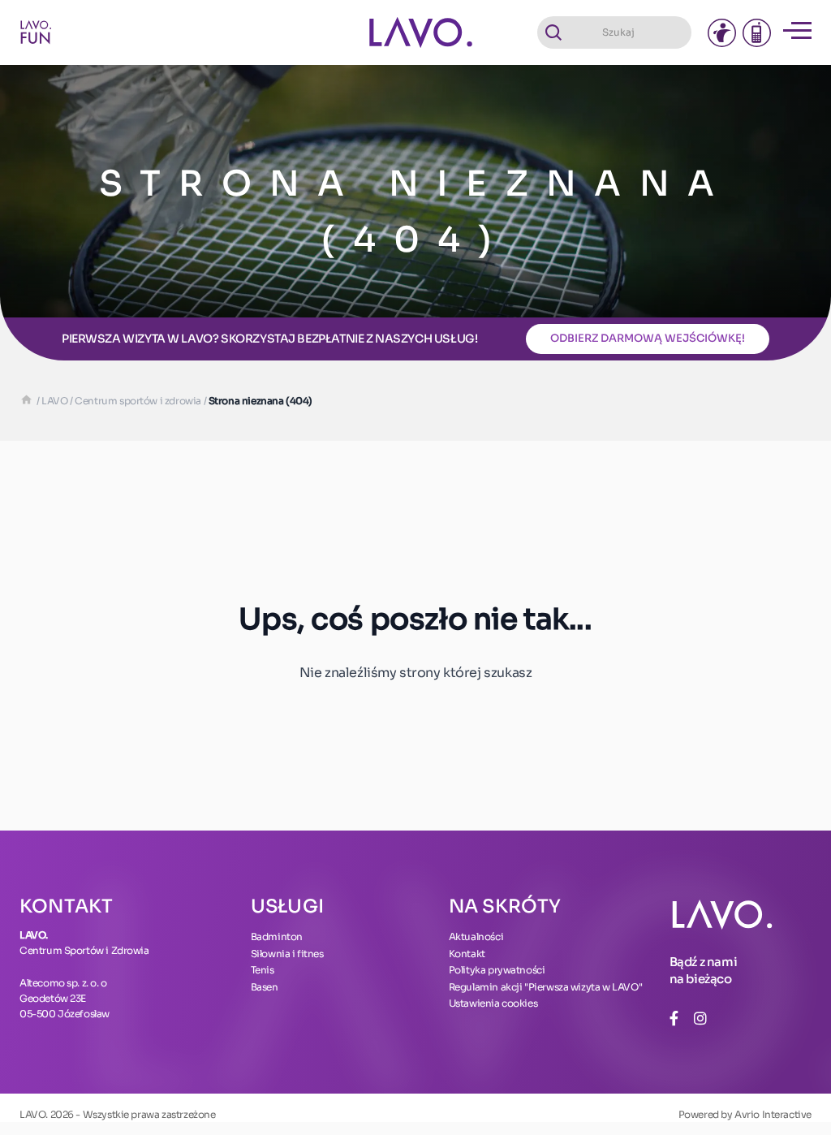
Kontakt (467, 953)
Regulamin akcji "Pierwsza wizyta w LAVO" (545, 987)
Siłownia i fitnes (287, 953)
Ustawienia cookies (493, 1003)
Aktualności (476, 936)
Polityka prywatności (497, 970)
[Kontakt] (757, 33)
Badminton (277, 936)
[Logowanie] (722, 33)
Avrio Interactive (773, 1114)
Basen (264, 987)
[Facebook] (674, 1019)
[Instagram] (700, 1019)
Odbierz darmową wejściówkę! (647, 338)
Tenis (262, 970)
